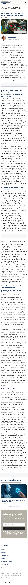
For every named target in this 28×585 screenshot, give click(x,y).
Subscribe (14, 528)
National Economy (19, 11)
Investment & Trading (6, 561)
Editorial (3, 567)
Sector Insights (5, 564)
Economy (8, 7)
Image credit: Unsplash (20, 32)
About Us (3, 573)
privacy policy (14, 534)
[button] (8, 506)
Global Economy (7, 11)
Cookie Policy (17, 573)
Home (2, 7)
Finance (3, 549)
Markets (3, 558)
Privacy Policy (4, 575)
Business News (5, 555)
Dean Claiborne (11, 37)
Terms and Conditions (14, 575)
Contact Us (9, 573)
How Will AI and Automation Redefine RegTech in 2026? (13, 500)
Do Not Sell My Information (7, 577)
